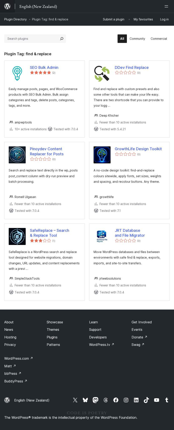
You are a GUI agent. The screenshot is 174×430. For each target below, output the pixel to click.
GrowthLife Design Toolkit (138, 149)
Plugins (52, 337)
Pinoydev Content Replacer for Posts (47, 151)
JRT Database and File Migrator (130, 233)
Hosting (10, 337)
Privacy (10, 344)
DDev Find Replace (132, 67)
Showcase (55, 322)
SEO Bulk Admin (44, 67)
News (8, 329)
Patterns (53, 344)
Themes (53, 329)
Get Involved (142, 322)
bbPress (12, 373)
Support (95, 329)
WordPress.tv (101, 344)
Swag (138, 344)
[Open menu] (167, 6)
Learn (93, 322)
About (9, 322)
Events (137, 329)
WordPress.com (18, 358)
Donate (139, 337)
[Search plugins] (62, 38)
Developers (98, 337)
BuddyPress (15, 381)
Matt (10, 366)
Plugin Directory (15, 19)
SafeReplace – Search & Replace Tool (49, 233)
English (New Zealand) (31, 400)
